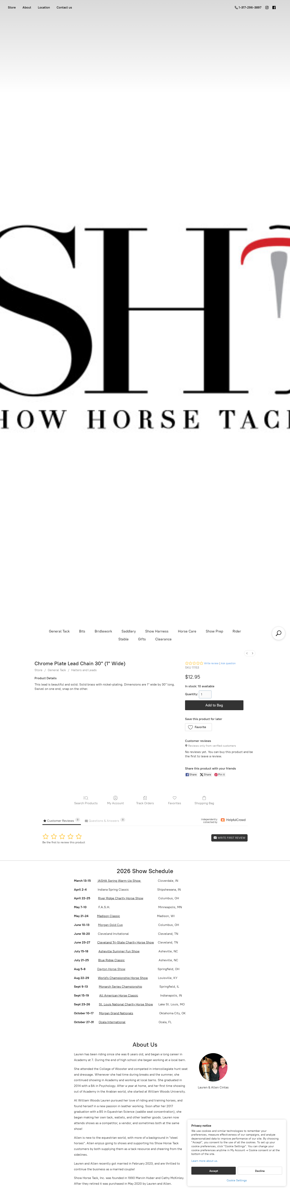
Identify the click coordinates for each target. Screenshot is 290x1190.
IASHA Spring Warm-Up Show (119, 881)
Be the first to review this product (63, 842)
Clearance (163, 639)
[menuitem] (247, 653)
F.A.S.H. (104, 907)
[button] (198, 727)
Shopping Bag (204, 803)
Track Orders (145, 803)
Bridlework (103, 631)
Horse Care (187, 631)
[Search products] (278, 633)
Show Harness (156, 631)
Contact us (64, 7)
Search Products (86, 803)
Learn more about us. (204, 1161)
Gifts (142, 639)
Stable (123, 639)
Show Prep (214, 631)
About (26, 7)
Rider (237, 631)
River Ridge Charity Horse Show (120, 898)
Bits (82, 631)
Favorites (174, 803)
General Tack (59, 631)
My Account (115, 803)
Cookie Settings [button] (237, 1180)
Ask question (228, 663)
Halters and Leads (84, 670)
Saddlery (129, 631)
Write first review (231, 838)
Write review (211, 663)
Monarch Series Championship (120, 986)
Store (12, 7)
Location (44, 7)
